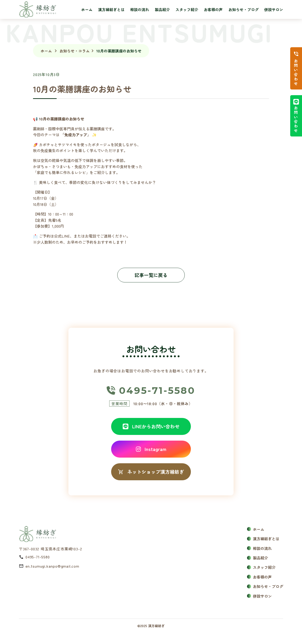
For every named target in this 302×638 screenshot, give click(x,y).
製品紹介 (162, 9)
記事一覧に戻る (151, 275)
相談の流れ (139, 9)
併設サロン (273, 9)
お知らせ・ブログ (243, 9)
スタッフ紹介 (187, 9)
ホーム (86, 9)
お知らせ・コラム (74, 50)
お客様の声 (213, 9)
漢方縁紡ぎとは (111, 9)
